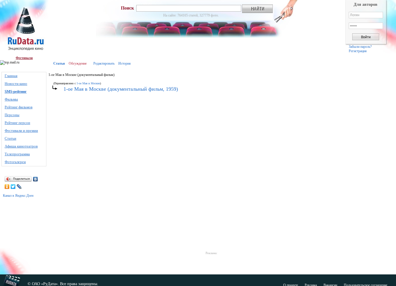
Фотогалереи (15, 162)
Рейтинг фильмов (18, 107)
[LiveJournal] (19, 186)
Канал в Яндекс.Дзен (18, 196)
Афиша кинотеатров (21, 146)
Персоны (12, 115)
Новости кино (16, 83)
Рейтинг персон (17, 123)
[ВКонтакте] (35, 179)
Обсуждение (78, 63)
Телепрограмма (17, 154)
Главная (11, 76)
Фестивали (24, 58)
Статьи (10, 138)
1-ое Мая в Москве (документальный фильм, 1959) (120, 89)
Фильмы (11, 99)
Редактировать (104, 63)
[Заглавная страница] (24, 28)
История (124, 63)
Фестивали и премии (21, 130)
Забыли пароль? (360, 47)
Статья (59, 63)
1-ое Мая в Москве (88, 83)
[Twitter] (13, 186)
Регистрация (358, 51)
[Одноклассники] (7, 186)
